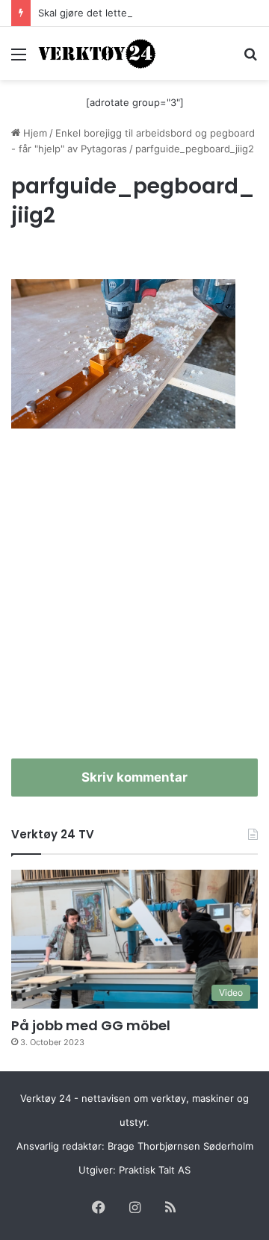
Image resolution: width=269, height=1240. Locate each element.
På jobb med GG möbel (90, 1025)
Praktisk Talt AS (155, 1170)
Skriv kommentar (134, 777)
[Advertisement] (134, 601)
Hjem (33, 133)
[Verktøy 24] (97, 53)
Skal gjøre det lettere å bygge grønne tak (134, 13)
